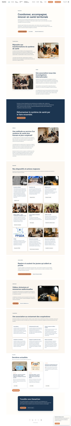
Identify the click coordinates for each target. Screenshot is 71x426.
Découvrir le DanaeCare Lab (39, 31)
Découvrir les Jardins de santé (50, 222)
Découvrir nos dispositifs (22, 31)
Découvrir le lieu (32, 197)
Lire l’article (15, 385)
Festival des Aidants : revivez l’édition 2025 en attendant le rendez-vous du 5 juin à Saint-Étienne (34, 376)
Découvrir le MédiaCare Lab (24, 303)
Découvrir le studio (48, 197)
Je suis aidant (31, 31)
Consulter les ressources (49, 248)
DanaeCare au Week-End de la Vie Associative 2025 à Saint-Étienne (51, 365)
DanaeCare (4, 1)
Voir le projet (32, 222)
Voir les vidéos (15, 303)
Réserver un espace (31, 407)
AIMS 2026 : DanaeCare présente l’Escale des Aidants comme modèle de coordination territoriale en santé (19, 376)
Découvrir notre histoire (21, 117)
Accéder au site (16, 200)
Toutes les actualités (16, 390)
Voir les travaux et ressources (34, 249)
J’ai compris (57, 423)
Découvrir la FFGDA (17, 248)
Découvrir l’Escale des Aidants (37, 274)
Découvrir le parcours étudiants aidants (24, 274)
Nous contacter (23, 407)
